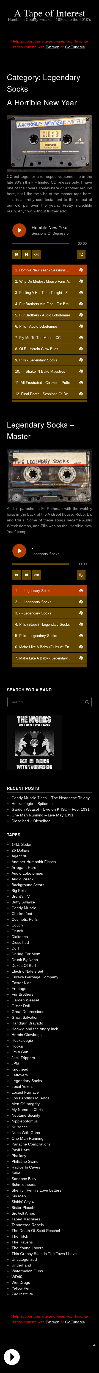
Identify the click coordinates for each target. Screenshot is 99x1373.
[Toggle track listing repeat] (36, 254)
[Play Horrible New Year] (19, 230)
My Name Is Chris (27, 1109)
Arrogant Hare (24, 867)
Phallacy (19, 1155)
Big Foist (19, 890)
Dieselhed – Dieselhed (31, 821)
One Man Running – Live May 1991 (42, 815)
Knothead (20, 1069)
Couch (17, 925)
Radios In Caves (26, 1167)
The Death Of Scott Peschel (36, 1230)
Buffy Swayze (23, 902)
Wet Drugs (21, 1282)
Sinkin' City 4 (23, 1202)
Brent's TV (21, 896)
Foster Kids (21, 983)
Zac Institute (22, 1294)
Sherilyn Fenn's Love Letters (36, 1190)
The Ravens (22, 1242)
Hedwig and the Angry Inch (35, 1029)
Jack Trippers (23, 1057)
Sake (16, 1173)
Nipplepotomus (25, 1121)
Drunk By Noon (25, 960)
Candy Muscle (24, 908)
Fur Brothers (23, 994)
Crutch (17, 931)
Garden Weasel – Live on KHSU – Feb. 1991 (51, 809)
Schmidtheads (24, 1184)
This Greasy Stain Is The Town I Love (44, 1253)
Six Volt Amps (23, 1213)
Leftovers (20, 1075)
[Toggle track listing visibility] (81, 254)
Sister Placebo (24, 1207)
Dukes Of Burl (24, 965)
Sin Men (19, 1196)
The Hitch (20, 1236)
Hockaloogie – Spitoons (32, 803)
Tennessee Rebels (28, 1225)
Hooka (17, 1046)
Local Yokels (22, 1086)
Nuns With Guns (26, 1132)
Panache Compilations (31, 1144)
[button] (81, 270)
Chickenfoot (22, 913)
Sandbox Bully (24, 1179)
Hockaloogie (22, 1040)
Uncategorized (24, 1259)
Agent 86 (19, 856)
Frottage (19, 988)
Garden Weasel (25, 1000)
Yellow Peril (21, 1288)
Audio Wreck (23, 879)
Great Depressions (28, 1011)
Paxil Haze (21, 1150)
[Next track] (26, 254)
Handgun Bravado (27, 1023)
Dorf (15, 948)
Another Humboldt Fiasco (34, 862)
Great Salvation (25, 1017)
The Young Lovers (27, 1248)
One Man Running (27, 1138)
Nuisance (20, 1127)
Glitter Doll (21, 1006)
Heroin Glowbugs (27, 1034)
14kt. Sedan (22, 844)
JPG (15, 1063)
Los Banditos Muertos (31, 1098)
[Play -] (19, 551)
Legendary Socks (27, 1081)
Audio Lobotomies (27, 873)
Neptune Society (26, 1115)
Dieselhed (20, 942)
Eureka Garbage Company (35, 977)
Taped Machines (26, 1219)
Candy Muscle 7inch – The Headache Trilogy (51, 798)
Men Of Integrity (26, 1104)
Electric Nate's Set (27, 971)
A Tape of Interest (49, 12)
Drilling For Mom (26, 954)
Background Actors (28, 885)
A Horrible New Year (42, 102)
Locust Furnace (25, 1092)
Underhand (21, 1265)
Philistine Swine (25, 1161)
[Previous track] (16, 254)
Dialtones (20, 936)
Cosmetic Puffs (25, 919)
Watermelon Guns (27, 1271)
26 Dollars (20, 850)
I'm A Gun (20, 1052)
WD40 (17, 1276)
